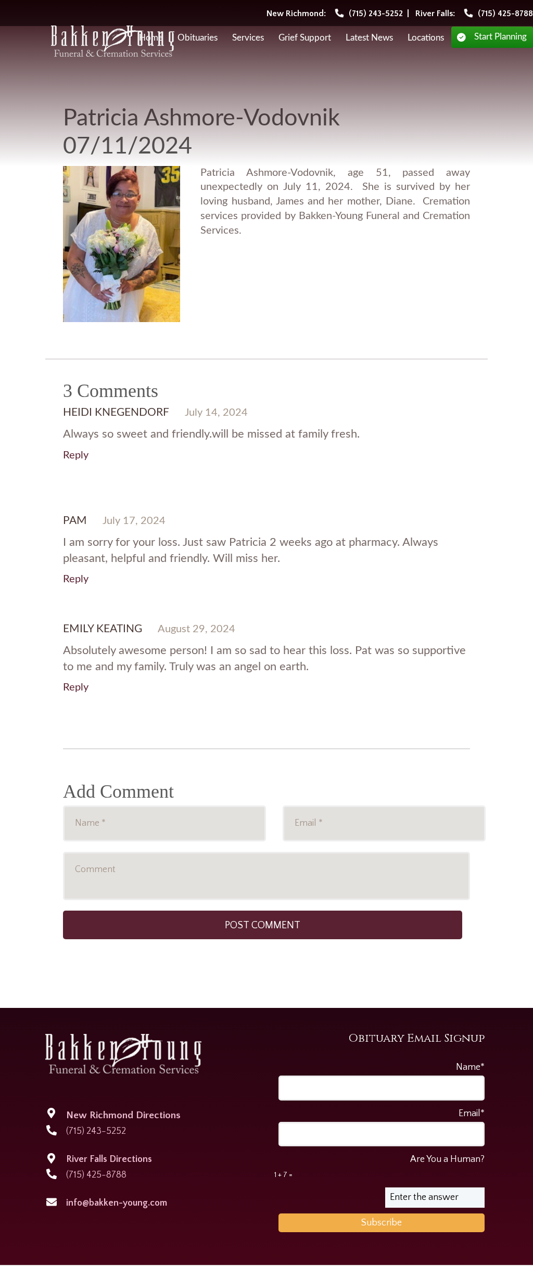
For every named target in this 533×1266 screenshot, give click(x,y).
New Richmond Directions (123, 1115)
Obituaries (197, 38)
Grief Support (304, 38)
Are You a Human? (379, 1166)
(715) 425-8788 (96, 1175)
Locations (426, 38)
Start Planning (500, 37)
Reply (75, 455)
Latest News (369, 38)
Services (248, 38)
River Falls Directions (109, 1159)
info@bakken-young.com (116, 1203)
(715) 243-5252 (96, 1131)
